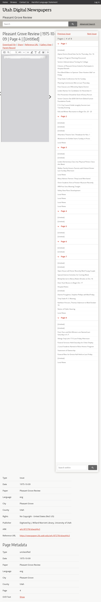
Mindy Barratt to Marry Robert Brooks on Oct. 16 (75, 279)
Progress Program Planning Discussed (72, 58)
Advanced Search (87, 24)
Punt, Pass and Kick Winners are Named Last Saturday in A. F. (74, 333)
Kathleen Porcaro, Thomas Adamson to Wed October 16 (77, 304)
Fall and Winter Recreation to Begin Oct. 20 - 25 (75, 111)
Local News (62, 143)
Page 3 (64, 147)
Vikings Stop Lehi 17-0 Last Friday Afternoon (74, 338)
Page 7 (64, 256)
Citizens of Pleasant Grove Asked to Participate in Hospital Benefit (76, 67)
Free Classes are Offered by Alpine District (73, 87)
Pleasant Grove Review (17, 17)
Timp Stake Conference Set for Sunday (72, 79)
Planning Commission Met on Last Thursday (74, 83)
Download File (9, 44)
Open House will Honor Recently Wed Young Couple (76, 271)
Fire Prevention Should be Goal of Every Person (75, 95)
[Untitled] (61, 50)
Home (5, 2)
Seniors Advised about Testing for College (73, 62)
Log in (97, 2)
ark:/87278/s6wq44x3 (30, 529)
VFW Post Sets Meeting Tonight (69, 186)
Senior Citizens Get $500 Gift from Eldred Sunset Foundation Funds (75, 99)
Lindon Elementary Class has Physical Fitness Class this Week (76, 163)
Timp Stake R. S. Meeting (67, 298)
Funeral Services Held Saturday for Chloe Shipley (75, 342)
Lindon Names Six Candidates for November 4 (74, 91)
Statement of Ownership (66, 350)
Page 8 (64, 317)
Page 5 (64, 226)
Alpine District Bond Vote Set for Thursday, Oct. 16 (76, 54)
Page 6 (64, 241)
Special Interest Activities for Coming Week (73, 275)
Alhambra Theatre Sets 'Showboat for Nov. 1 (74, 135)
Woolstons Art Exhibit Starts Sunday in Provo (74, 138)
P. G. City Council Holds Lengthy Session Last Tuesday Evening (74, 106)
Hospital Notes (63, 287)
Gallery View (46, 44)
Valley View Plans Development (69, 190)
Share (20, 44)
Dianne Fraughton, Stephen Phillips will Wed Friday (76, 295)
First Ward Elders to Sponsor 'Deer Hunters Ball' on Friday (76, 73)
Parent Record (9, 47)
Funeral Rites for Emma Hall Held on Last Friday (75, 354)
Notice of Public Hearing (66, 309)
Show (22, 597)
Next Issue (92, 33)
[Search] (72, 23)
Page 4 (64, 211)
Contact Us (24, 2)
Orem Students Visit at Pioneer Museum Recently (75, 182)
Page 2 (64, 116)
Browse (13, 2)
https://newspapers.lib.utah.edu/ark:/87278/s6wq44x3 (45, 535)
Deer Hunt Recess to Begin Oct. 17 (70, 283)
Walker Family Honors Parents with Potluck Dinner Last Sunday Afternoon (76, 169)
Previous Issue (63, 33)
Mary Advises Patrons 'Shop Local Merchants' (74, 178)
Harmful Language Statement (44, 2)
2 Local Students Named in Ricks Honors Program (76, 346)
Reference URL (31, 44)
